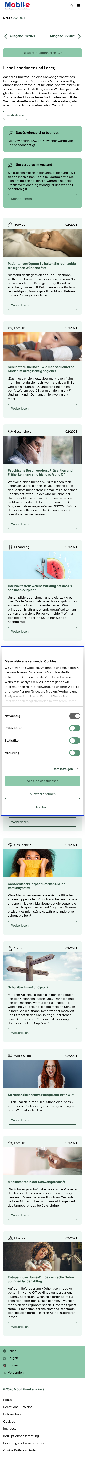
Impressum (11, 1428)
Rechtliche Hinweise (17, 1407)
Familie (19, 328)
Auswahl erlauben (43, 794)
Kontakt (9, 1400)
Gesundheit (22, 431)
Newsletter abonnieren (39, 53)
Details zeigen (63, 769)
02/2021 (71, 224)
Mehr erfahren (21, 198)
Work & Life (22, 1056)
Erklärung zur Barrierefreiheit (24, 1443)
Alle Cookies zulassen (42, 781)
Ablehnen (42, 807)
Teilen (12, 1351)
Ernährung (21, 547)
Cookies (9, 1421)
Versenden (16, 1372)
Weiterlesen (20, 305)
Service (19, 224)
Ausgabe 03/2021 (63, 36)
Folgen (13, 1358)
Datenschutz (12, 1414)
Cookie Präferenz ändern (20, 1450)
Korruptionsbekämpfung (21, 1436)
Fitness (19, 1238)
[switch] (74, 728)
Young (18, 948)
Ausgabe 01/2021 (22, 36)
